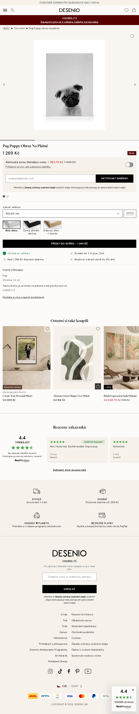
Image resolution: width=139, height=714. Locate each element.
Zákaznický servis (82, 620)
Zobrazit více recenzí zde (69, 469)
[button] (130, 214)
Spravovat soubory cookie (86, 655)
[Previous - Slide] (4, 84)
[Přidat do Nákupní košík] (98, 386)
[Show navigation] (5, 10)
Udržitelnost (60, 638)
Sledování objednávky (84, 626)
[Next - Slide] (135, 84)
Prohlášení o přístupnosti (53, 644)
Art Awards (61, 655)
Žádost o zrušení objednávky (88, 649)
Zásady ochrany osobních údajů (39, 187)
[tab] (17, 139)
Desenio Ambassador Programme (48, 649)
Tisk (65, 620)
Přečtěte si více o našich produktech (23, 297)
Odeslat (69, 589)
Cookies (76, 638)
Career (63, 632)
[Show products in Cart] (134, 10)
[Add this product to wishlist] (132, 36)
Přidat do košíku (69, 243)
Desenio (79, 704)
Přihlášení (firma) (57, 661)
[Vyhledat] (12, 10)
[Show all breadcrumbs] (6, 28)
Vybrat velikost (12, 207)
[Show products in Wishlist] (126, 10)
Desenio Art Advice (82, 614)
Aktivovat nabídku (114, 178)
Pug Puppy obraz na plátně (44, 28)
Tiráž (64, 626)
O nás (64, 614)
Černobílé (19, 28)
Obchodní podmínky (83, 632)
